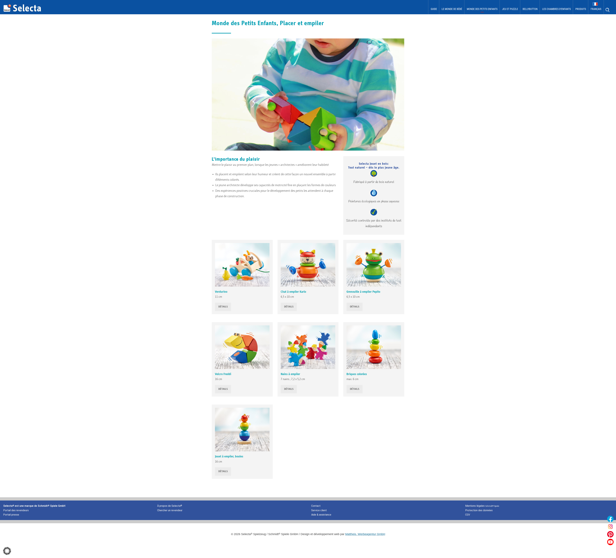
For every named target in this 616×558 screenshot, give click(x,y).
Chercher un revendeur (169, 510)
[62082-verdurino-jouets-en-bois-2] (242, 265)
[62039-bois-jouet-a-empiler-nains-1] (308, 347)
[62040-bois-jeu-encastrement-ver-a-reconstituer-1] (242, 347)
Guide (434, 9)
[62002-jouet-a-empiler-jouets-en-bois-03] (242, 429)
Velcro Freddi (223, 374)
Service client (319, 510)
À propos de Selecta (169, 505)
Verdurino (221, 291)
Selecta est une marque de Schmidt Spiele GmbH (34, 505)
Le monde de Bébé (452, 9)
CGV (467, 514)
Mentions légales (482, 505)
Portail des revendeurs (16, 510)
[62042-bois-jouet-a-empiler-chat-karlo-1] (308, 265)
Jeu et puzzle (510, 9)
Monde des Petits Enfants (482, 9)
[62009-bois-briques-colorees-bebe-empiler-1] (373, 347)
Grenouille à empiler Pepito (363, 291)
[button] (7, 551)
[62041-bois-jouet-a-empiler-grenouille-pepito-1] (373, 265)
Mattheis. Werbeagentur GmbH (365, 534)
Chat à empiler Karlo (293, 291)
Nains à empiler (290, 374)
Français (596, 9)
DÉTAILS (223, 307)
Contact (316, 505)
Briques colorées (356, 374)
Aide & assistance (321, 514)
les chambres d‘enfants (556, 9)
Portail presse (11, 514)
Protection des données (479, 510)
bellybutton (530, 9)
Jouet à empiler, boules (229, 456)
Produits (580, 9)
